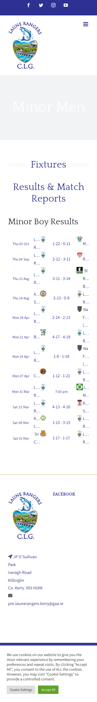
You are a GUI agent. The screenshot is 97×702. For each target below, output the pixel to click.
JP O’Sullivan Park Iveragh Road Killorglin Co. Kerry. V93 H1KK (25, 572)
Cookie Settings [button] (21, 689)
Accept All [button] (48, 689)
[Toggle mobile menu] (86, 24)
